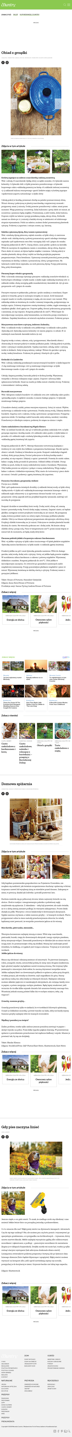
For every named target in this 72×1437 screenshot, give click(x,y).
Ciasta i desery (6, 741)
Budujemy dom (29, 1366)
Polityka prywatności (9, 1368)
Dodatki (4, 1409)
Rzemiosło (51, 1384)
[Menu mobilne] (69, 4)
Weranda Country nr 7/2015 (62, 741)
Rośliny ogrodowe (54, 1361)
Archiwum (5, 1364)
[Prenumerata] (65, 1430)
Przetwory (5, 1411)
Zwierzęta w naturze (32, 1386)
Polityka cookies (7, 1370)
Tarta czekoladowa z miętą (62, 748)
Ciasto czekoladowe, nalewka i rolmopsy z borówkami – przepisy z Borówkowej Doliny (25, 753)
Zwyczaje (51, 1386)
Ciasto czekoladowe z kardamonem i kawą (8, 747)
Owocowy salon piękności (44, 621)
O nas (3, 1361)
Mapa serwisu (6, 1372)
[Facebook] (58, 1431)
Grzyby (27, 1389)
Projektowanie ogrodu (56, 1368)
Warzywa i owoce (25, 741)
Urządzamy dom (30, 1363)
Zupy (3, 1402)
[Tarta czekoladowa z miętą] (63, 731)
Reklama (4, 1375)
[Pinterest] (61, 1431)
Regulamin (5, 1366)
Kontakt (4, 1377)
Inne (3, 1413)
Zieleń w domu (53, 1366)
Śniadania (5, 1398)
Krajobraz (28, 1391)
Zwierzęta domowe (31, 1384)
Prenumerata (7, 1421)
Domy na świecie (30, 1361)
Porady (50, 1363)
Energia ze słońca (15, 619)
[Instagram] (54, 1431)
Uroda (3, 1384)
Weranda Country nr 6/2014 (15, 615)
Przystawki (5, 1400)
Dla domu (5, 1389)
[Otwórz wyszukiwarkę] (64, 4)
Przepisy (5, 1417)
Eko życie (4, 1391)
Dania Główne (6, 1405)
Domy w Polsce (29, 1359)
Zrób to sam (52, 1389)
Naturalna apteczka (9, 1386)
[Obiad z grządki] (45, 731)
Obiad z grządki (44, 745)
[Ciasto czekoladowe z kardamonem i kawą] (9, 731)
